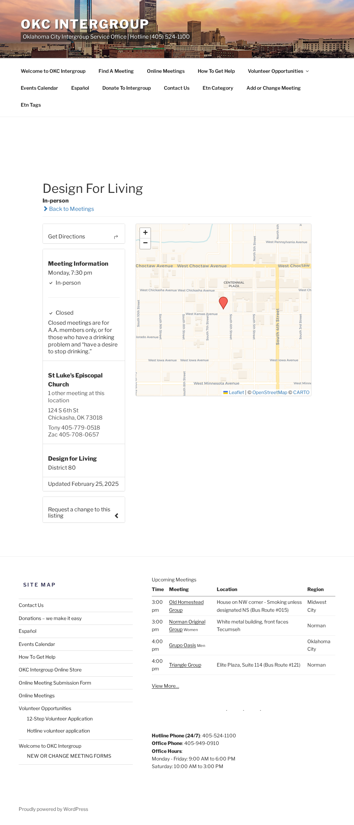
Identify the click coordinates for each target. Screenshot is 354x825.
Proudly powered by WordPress (53, 809)
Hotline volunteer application (58, 731)
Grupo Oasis (182, 645)
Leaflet (236, 392)
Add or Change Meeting (273, 88)
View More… (165, 686)
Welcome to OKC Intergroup (53, 71)
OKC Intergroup (85, 24)
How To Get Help (216, 71)
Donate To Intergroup (126, 88)
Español (80, 88)
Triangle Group (185, 665)
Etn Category (218, 88)
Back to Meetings (71, 209)
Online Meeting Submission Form (55, 683)
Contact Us (176, 88)
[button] (221, 299)
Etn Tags (31, 105)
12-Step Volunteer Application (60, 718)
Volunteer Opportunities (275, 71)
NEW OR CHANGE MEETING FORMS (69, 756)
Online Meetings (166, 71)
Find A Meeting (116, 71)
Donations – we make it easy (50, 618)
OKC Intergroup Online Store (50, 669)
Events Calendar (39, 88)
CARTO (301, 392)
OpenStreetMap (269, 392)
